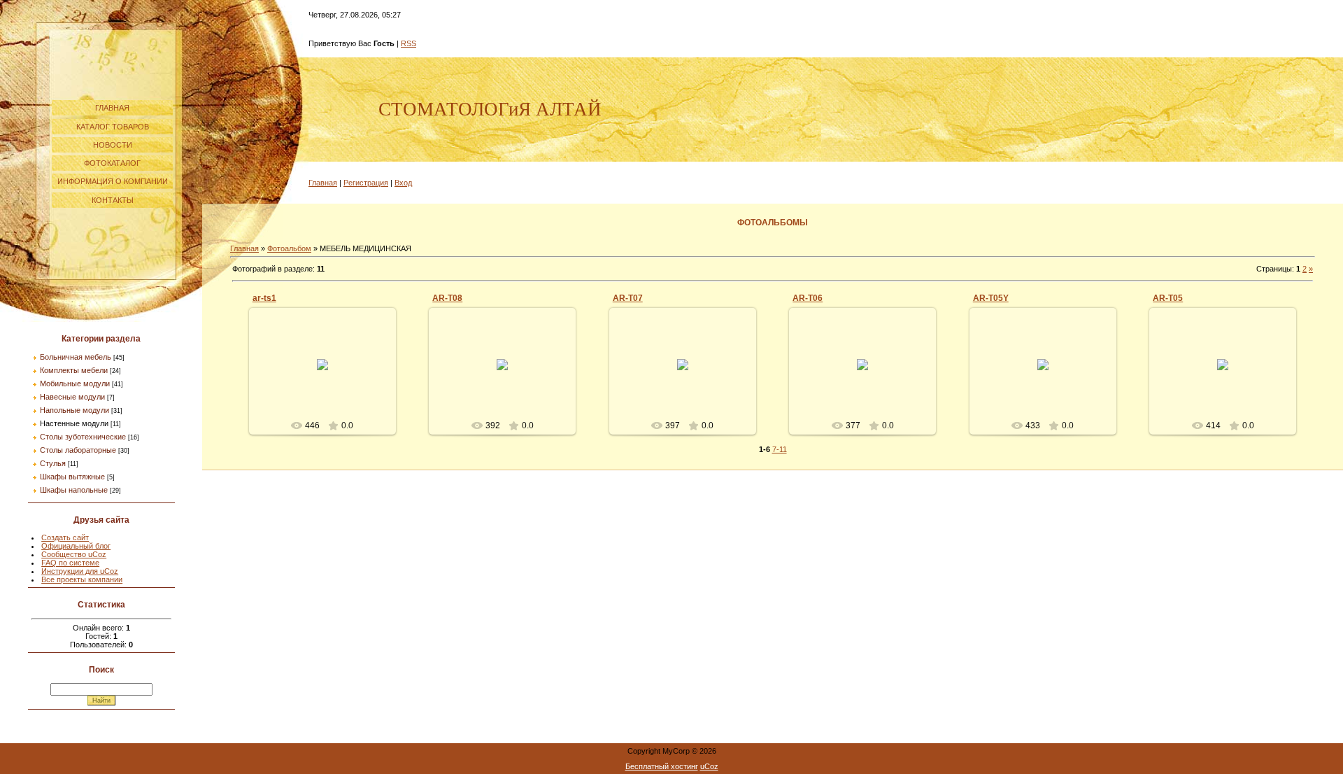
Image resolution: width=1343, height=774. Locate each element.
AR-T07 (628, 298)
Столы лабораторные (78, 450)
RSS (408, 43)
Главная (322, 182)
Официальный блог (76, 546)
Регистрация (365, 182)
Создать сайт (65, 537)
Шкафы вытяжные (72, 476)
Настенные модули (74, 423)
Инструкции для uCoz (79, 571)
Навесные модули (72, 397)
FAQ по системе (70, 562)
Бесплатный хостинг (661, 766)
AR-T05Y (991, 298)
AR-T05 (1168, 298)
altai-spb (328, 376)
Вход (403, 182)
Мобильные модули (75, 383)
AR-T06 (808, 298)
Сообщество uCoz (73, 554)
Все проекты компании (81, 579)
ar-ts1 (264, 298)
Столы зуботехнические (83, 436)
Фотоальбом (289, 248)
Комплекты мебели (74, 370)
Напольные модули (74, 410)
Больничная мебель (75, 357)
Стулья (53, 463)
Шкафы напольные (74, 490)
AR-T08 (447, 298)
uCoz (709, 766)
